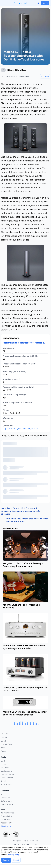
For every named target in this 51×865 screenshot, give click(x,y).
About (3, 794)
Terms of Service (7, 813)
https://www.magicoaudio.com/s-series (20, 428)
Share (46, 76)
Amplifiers (5, 768)
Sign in (45, 3)
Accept (6, 860)
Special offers (6, 744)
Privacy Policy (6, 816)
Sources (4, 764)
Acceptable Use (7, 823)
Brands (3, 781)
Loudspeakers (6, 771)
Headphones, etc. (8, 774)
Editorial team (6, 801)
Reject (16, 860)
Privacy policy (13, 854)
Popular (4, 738)
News (3, 748)
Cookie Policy (6, 819)
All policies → (6, 826)
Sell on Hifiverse (7, 804)
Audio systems (6, 784)
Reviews (4, 751)
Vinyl (3, 761)
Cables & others (7, 778)
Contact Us (5, 798)
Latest (3, 741)
